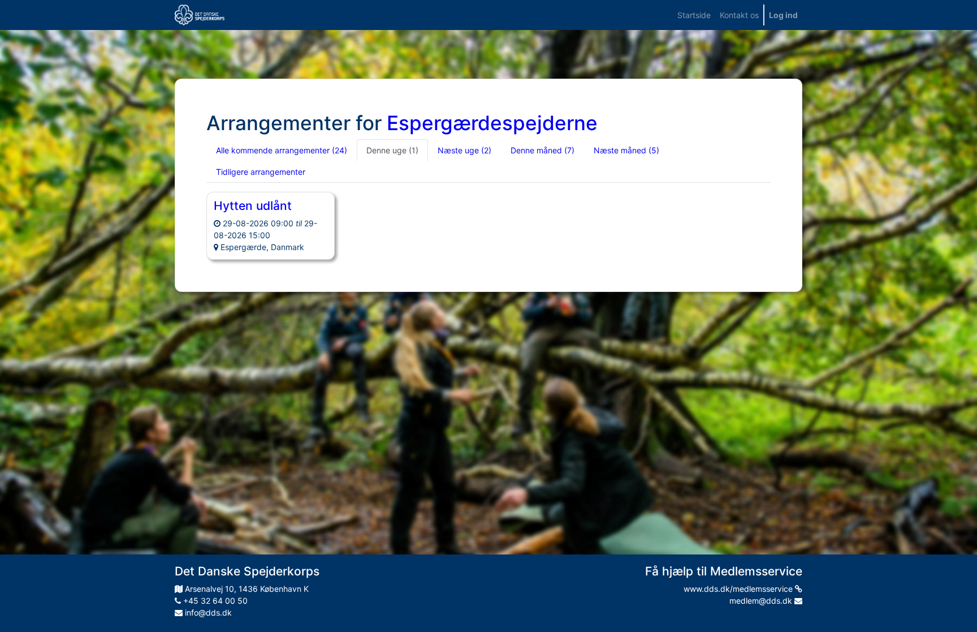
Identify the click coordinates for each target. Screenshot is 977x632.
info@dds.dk (207, 612)
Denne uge (392, 150)
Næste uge (464, 150)
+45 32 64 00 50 (214, 600)
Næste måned (626, 150)
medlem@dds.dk (761, 600)
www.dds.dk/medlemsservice (739, 589)
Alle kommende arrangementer (281, 150)
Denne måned (542, 150)
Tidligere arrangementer (260, 172)
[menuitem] (694, 15)
